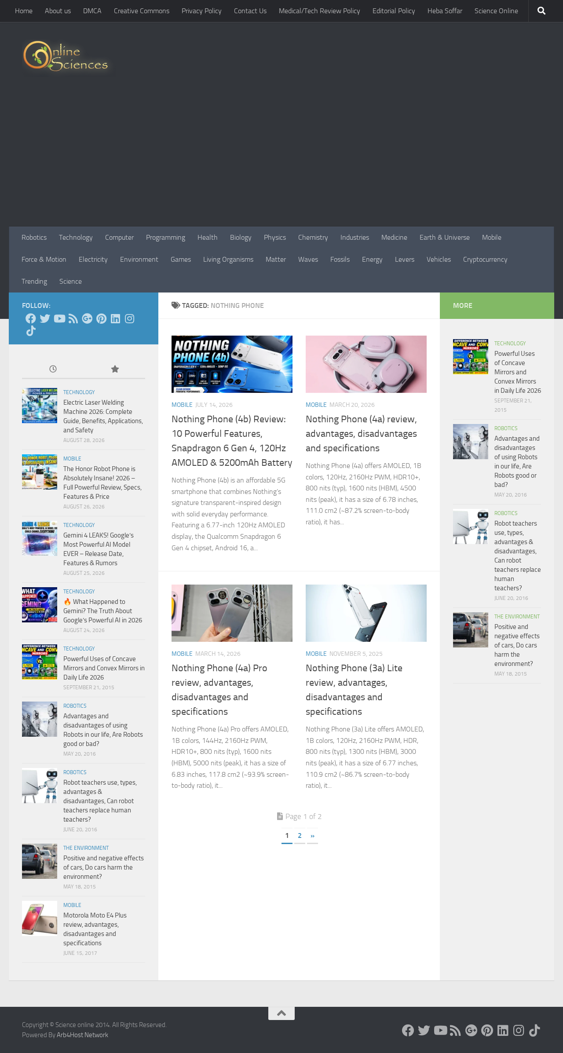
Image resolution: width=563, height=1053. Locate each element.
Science (70, 281)
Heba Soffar (445, 11)
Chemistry (313, 237)
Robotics (34, 237)
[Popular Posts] (114, 369)
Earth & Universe (445, 237)
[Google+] (87, 318)
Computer (119, 237)
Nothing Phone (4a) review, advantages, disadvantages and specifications (361, 433)
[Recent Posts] (53, 369)
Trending (34, 281)
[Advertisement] (281, 160)
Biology (241, 237)
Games (181, 259)
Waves (308, 259)
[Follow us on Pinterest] (101, 318)
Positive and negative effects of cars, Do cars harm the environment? (103, 867)
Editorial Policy (394, 11)
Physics (275, 237)
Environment (139, 259)
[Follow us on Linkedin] (115, 318)
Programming (165, 237)
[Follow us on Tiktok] (31, 330)
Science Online (496, 11)
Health (207, 237)
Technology (76, 237)
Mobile (491, 237)
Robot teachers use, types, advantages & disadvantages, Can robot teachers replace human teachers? (100, 801)
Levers (404, 259)
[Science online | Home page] (69, 58)
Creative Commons (141, 11)
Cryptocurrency (485, 259)
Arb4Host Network (82, 1035)
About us (58, 11)
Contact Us (250, 11)
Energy (372, 259)
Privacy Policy (202, 11)
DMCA (92, 11)
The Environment (86, 848)
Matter (276, 259)
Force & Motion (44, 259)
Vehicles (439, 259)
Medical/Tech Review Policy (319, 11)
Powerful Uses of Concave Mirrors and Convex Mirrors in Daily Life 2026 (104, 668)
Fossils (340, 259)
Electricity (93, 259)
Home (24, 11)
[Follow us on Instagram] (129, 318)
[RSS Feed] (73, 318)
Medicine (394, 237)
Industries (354, 237)
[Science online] (31, 318)
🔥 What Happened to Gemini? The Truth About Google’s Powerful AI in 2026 (102, 611)
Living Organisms (228, 259)
